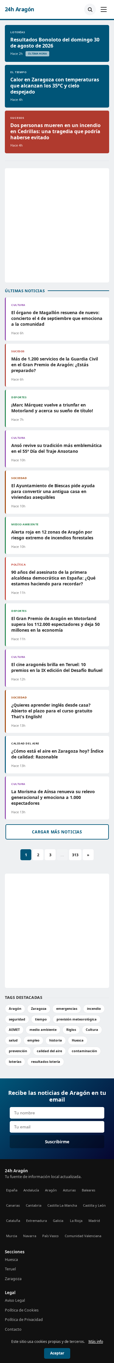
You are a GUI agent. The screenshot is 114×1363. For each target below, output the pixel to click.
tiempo (41, 1019)
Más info (95, 1341)
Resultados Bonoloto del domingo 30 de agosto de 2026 (54, 42)
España (11, 1190)
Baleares (88, 1190)
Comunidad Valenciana (83, 1235)
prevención (18, 1051)
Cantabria (33, 1205)
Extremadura (36, 1220)
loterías (15, 1061)
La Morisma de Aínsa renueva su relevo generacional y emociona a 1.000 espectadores (53, 797)
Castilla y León (94, 1205)
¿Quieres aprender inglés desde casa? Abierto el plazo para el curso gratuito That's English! (51, 710)
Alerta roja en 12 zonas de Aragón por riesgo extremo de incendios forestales (52, 535)
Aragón (15, 1008)
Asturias (69, 1190)
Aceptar (57, 1353)
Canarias (13, 1205)
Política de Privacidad (24, 1319)
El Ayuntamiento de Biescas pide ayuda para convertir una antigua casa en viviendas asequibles (53, 491)
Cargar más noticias (57, 832)
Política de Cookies (22, 1310)
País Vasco (50, 1235)
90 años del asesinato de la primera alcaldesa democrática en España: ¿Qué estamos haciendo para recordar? (53, 578)
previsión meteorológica (77, 1019)
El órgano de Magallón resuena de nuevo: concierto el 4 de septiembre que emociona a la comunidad (56, 318)
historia (55, 1040)
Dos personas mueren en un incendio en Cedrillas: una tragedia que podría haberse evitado (55, 131)
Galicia (58, 1220)
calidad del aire (49, 1051)
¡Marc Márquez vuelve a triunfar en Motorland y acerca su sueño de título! (52, 408)
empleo (33, 1040)
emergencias (66, 1008)
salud (13, 1040)
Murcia (11, 1235)
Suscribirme (57, 1142)
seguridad (17, 1019)
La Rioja (76, 1220)
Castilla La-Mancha (62, 1205)
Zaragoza (39, 1008)
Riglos (71, 1029)
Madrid (94, 1220)
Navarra (29, 1235)
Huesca (78, 1040)
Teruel (10, 1269)
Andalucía (31, 1190)
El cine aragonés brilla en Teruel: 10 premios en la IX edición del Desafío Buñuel (56, 667)
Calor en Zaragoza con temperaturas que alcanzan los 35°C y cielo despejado (54, 85)
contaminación (84, 1051)
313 (75, 854)
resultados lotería (45, 1061)
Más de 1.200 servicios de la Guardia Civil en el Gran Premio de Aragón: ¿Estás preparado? (54, 364)
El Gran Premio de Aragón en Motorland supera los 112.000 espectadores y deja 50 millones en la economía (55, 624)
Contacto (13, 1329)
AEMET (14, 1029)
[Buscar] (90, 9)
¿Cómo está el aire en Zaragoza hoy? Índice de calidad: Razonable (57, 754)
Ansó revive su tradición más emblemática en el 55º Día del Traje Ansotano (56, 448)
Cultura (92, 1029)
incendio (94, 1008)
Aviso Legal (15, 1300)
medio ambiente (43, 1029)
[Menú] (103, 9)
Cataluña (13, 1220)
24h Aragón (19, 9)
